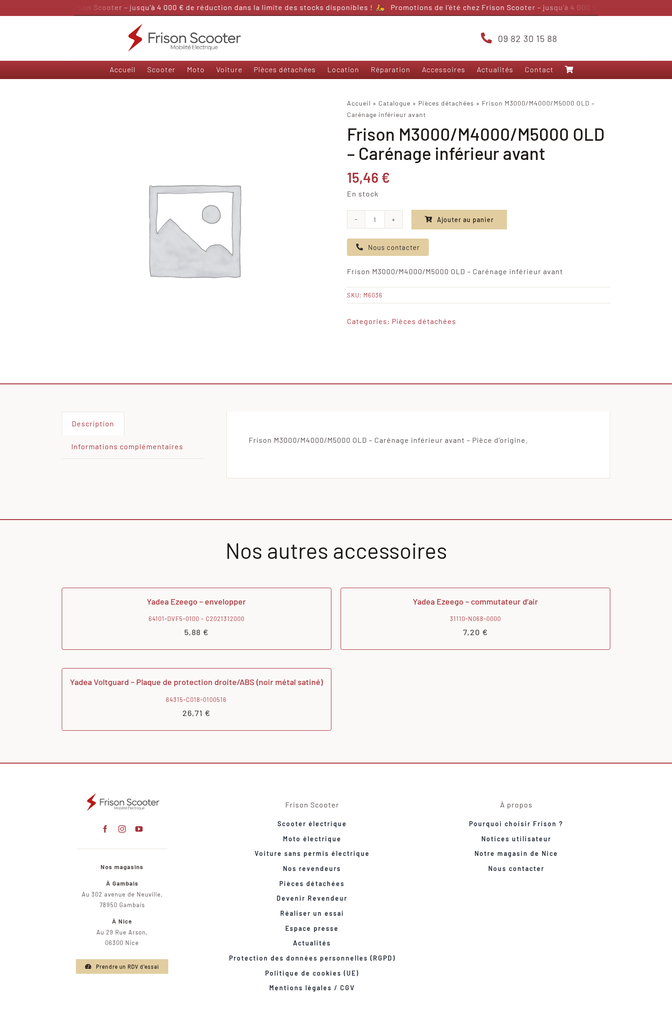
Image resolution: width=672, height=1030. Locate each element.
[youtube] (139, 829)
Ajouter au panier (465, 219)
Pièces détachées (446, 103)
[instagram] (122, 829)
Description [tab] (93, 423)
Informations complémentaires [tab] (127, 446)
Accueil (359, 103)
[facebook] (105, 829)
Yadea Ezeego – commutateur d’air (475, 601)
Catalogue (395, 103)
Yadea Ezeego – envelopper (196, 601)
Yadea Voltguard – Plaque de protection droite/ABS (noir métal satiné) (196, 682)
